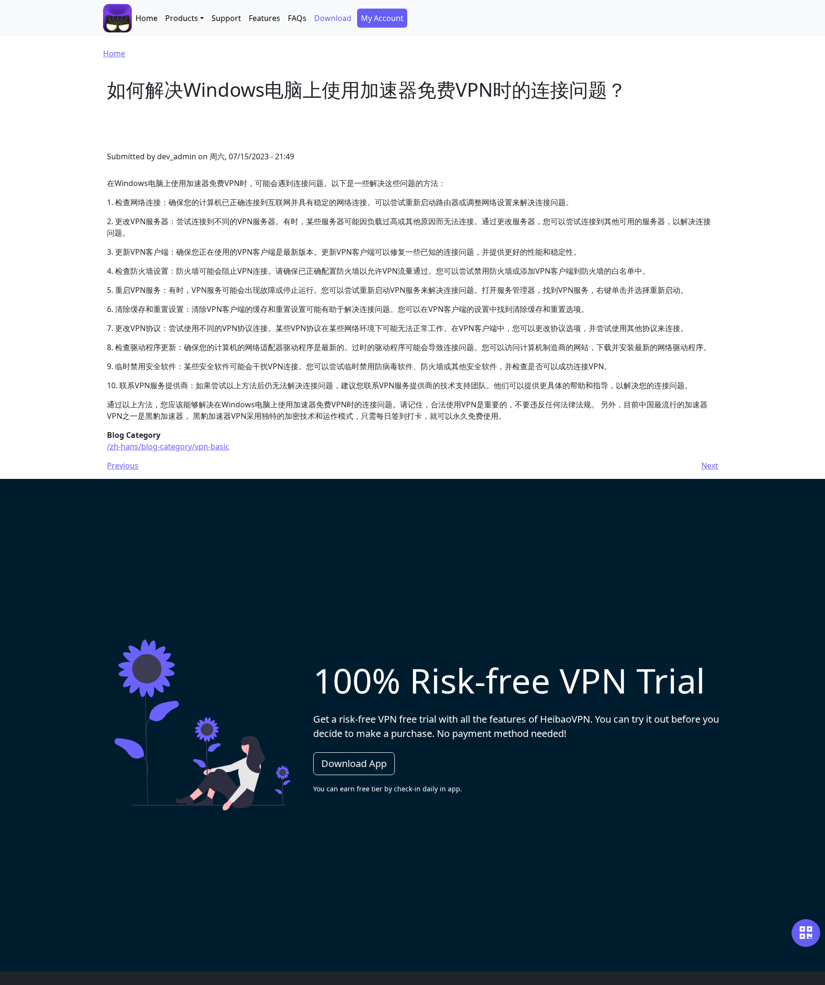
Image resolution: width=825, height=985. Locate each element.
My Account (382, 18)
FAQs (297, 18)
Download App (354, 763)
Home (147, 18)
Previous (122, 465)
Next (709, 465)
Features (264, 18)
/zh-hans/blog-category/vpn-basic (168, 446)
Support (226, 18)
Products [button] (181, 18)
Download (332, 18)
